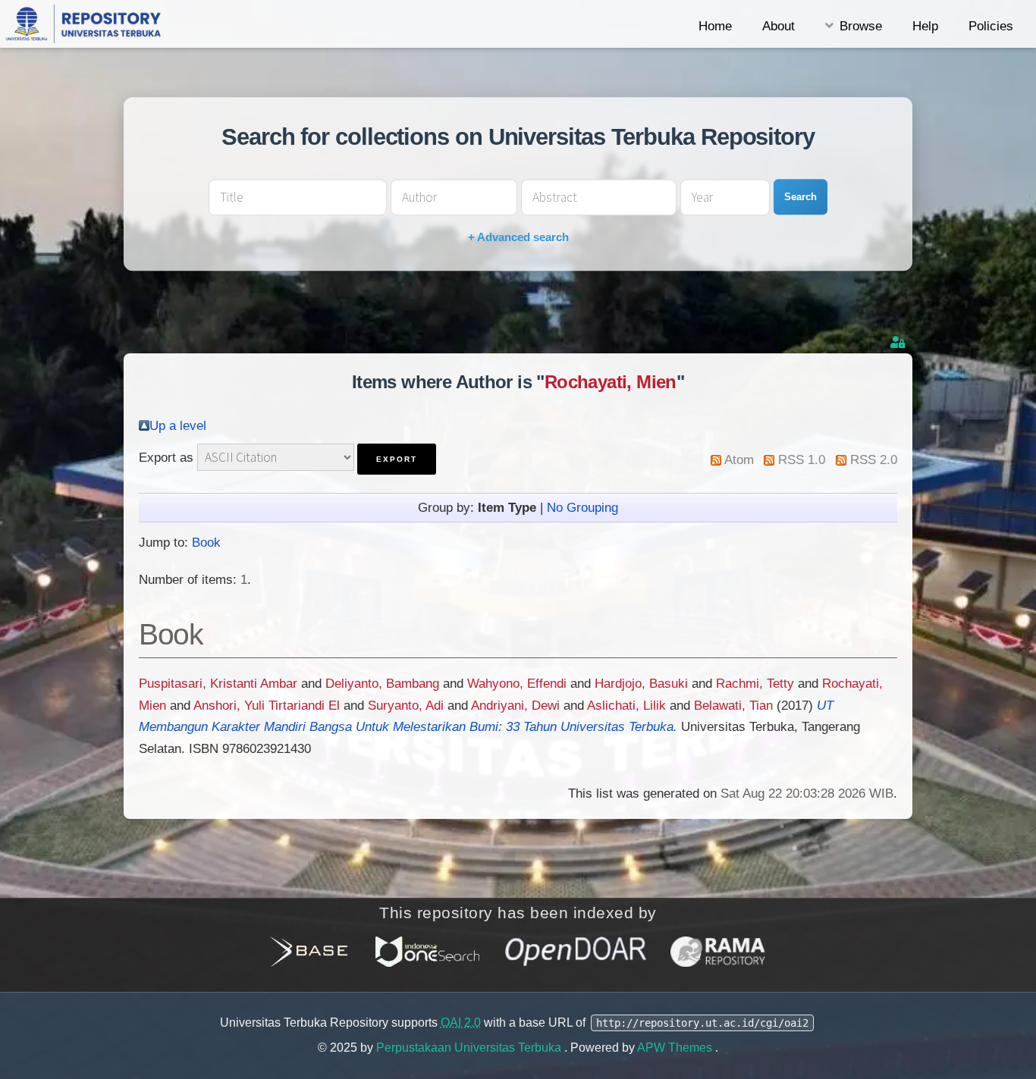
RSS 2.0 (873, 459)
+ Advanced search (518, 237)
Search (800, 196)
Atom (739, 459)
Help (925, 25)
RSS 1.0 (801, 459)
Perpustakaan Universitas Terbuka (470, 1047)
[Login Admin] (899, 342)
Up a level (177, 425)
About (778, 25)
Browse (861, 25)
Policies (991, 25)
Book (206, 542)
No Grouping (582, 507)
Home (715, 25)
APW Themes (676, 1047)
